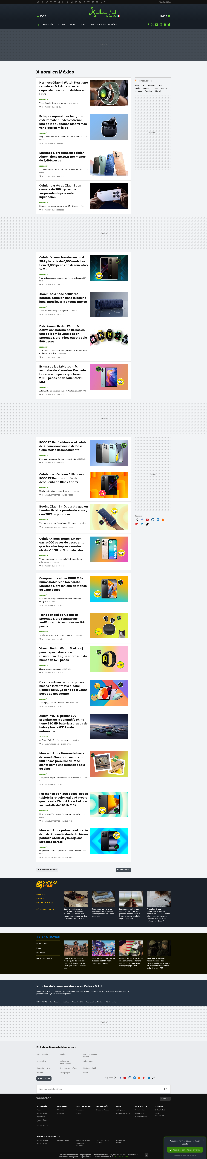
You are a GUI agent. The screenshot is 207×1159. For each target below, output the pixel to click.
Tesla (160, 85)
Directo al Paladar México (102, 1141)
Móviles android (111, 1002)
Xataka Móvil (42, 1113)
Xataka (39, 1110)
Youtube (156, 24)
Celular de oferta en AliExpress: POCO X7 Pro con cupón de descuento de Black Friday (62, 478)
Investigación (55, 1002)
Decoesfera (139, 1113)
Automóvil (44, 737)
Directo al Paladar (102, 1110)
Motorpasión (120, 1110)
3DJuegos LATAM (63, 1140)
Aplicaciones (88, 1061)
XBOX (38, 948)
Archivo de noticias (48, 870)
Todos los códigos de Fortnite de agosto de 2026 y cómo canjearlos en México (103, 960)
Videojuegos (48, 937)
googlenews (165, 24)
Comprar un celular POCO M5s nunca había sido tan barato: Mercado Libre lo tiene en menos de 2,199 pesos (63, 584)
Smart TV (40, 898)
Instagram (160, 24)
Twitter (152, 24)
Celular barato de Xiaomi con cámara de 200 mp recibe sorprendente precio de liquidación (60, 191)
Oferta (137, 85)
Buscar (166, 1089)
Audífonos (151, 85)
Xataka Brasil (42, 1143)
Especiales (41, 1061)
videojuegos (65, 1072)
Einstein (146, 88)
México (40, 1072)
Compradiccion (141, 1116)
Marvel (158, 91)
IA (143, 85)
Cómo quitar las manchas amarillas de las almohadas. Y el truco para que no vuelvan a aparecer (103, 912)
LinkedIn (142, 524)
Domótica (40, 894)
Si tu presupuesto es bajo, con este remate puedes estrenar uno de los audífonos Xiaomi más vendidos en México (63, 122)
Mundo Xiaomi (42, 1125)
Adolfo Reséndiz (52, 744)
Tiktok (169, 24)
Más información (121, 1156)
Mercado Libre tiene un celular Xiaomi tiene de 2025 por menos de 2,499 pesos (62, 156)
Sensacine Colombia (80, 1144)
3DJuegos (60, 1110)
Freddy (48, 107)
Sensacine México (83, 1140)
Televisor (148, 91)
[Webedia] (43, 1098)
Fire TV (155, 88)
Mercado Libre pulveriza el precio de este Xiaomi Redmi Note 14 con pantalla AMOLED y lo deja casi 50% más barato (63, 836)
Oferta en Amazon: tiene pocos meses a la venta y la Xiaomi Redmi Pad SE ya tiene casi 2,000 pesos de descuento (63, 688)
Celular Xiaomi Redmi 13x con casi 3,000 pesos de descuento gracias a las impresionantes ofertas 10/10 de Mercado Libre (61, 544)
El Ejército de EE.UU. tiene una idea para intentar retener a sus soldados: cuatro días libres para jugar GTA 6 (131, 962)
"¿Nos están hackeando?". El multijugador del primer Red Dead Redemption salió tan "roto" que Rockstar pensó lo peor (75, 963)
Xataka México (103, 12)
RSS (163, 519)
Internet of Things (44, 903)
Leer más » (73, 103)
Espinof (79, 1113)
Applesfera (41, 1116)
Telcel (85, 1072)
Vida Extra (60, 1113)
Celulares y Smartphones (65, 1062)
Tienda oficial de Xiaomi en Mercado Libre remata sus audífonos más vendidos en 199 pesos (62, 620)
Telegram (158, 519)
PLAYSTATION (41, 944)
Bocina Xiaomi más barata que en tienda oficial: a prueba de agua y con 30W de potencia (63, 510)
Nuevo (163, 15)
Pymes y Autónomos (159, 1114)
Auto (82, 24)
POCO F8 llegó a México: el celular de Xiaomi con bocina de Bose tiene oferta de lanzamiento (63, 446)
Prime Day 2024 (77, 1002)
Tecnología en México (94, 1002)
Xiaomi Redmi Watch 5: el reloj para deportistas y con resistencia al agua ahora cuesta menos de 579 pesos (63, 654)
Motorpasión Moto (123, 1113)
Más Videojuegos (44, 959)
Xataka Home (48, 885)
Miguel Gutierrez (52, 495)
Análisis (66, 1002)
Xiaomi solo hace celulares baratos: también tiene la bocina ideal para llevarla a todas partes (63, 298)
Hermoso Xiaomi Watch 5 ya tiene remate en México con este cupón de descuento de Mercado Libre (63, 88)
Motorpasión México (120, 1141)
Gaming (62, 24)
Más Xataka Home (44, 909)
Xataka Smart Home (42, 1121)
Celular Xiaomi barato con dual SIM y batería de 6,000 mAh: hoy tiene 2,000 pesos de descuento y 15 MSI (63, 263)
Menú (43, 15)
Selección (48, 24)
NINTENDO (40, 952)
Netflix (137, 88)
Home (73, 24)
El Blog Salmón (160, 1110)
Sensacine (80, 1110)
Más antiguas (123, 870)
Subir (163, 1099)
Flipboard (136, 524)
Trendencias (140, 1110)
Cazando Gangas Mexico (90, 1055)
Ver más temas (44, 1078)
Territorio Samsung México (104, 24)
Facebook (148, 24)
